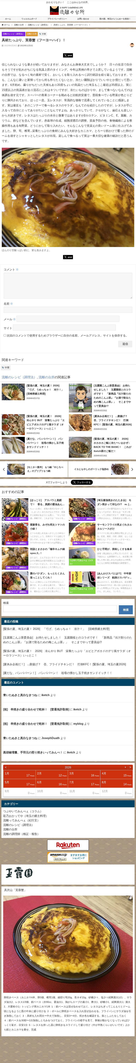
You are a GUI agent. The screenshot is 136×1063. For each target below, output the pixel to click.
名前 (8, 303)
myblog (78, 723)
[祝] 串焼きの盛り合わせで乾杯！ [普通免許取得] (36, 709)
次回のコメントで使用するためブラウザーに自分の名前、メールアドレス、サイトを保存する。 (68, 335)
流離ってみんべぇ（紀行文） (21, 820)
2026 (68, 767)
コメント (11, 269)
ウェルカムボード (29, 19)
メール (10, 319)
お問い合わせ (83, 19)
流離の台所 (32, 34)
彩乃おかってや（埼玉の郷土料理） (26, 815)
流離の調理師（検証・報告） (21, 833)
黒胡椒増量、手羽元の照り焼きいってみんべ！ (33, 752)
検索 (6, 602)
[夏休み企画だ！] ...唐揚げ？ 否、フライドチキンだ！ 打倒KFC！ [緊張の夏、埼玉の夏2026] (64, 664)
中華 (44, 34)
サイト (8, 328)
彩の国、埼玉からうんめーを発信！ (115, 19)
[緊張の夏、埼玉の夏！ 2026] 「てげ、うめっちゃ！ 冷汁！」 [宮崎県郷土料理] (56, 628)
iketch (45, 695)
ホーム (8, 19)
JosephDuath (50, 738)
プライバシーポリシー (57, 19)
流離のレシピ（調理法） (13, 34)
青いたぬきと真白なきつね (20, 695)
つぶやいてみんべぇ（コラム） (23, 811)
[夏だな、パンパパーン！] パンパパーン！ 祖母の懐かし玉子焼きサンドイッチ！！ (57, 672)
